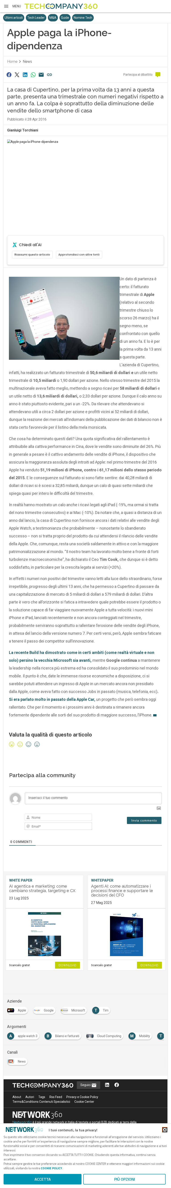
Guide (65, 17)
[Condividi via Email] (41, 74)
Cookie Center (84, 1101)
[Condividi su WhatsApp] (33, 74)
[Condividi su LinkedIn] (25, 74)
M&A (52, 17)
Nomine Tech (83, 17)
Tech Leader (36, 17)
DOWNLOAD (67, 965)
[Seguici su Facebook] (116, 1085)
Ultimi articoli (14, 17)
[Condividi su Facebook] (8, 74)
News (27, 61)
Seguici (85, 1085)
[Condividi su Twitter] (16, 74)
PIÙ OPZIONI (124, 1179)
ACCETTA (43, 1179)
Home (12, 61)
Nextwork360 (22, 1122)
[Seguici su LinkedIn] (107, 1085)
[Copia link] (49, 74)
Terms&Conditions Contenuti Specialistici (41, 1101)
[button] (12, 6)
